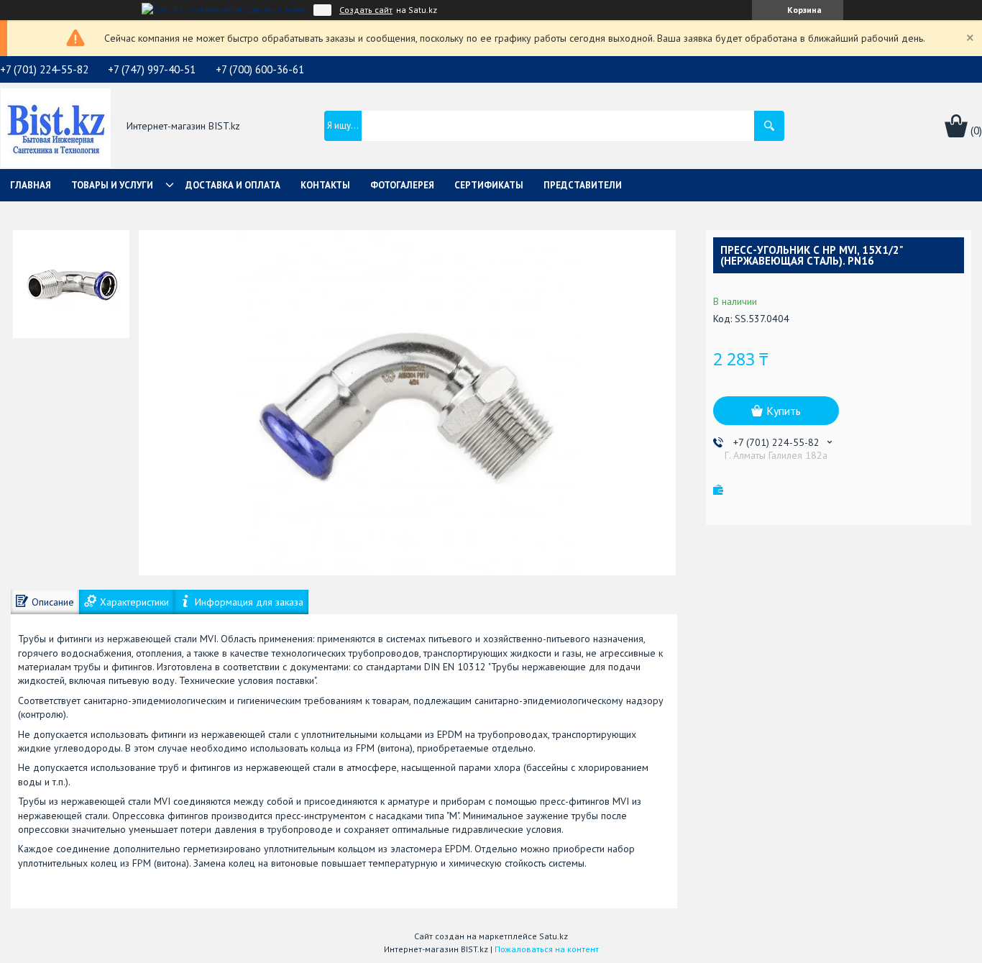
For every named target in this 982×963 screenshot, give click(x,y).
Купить (783, 410)
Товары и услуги (112, 185)
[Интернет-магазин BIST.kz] (56, 126)
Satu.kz (553, 936)
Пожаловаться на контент (547, 949)
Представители (582, 185)
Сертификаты (488, 185)
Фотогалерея (402, 185)
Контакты (325, 185)
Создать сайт (366, 10)
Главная (30, 185)
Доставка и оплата (232, 185)
